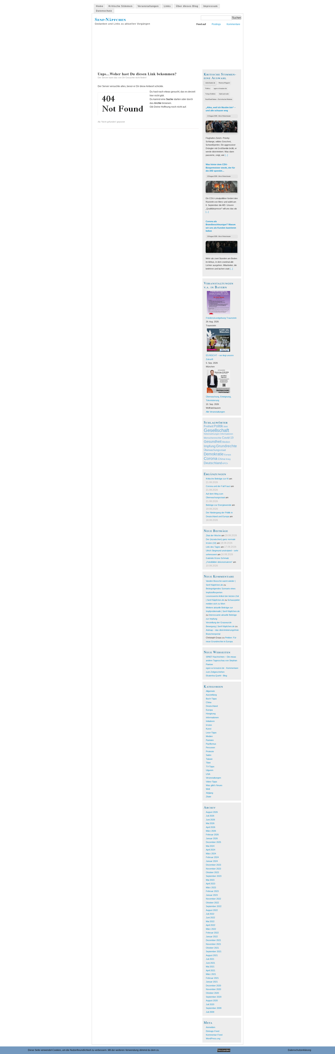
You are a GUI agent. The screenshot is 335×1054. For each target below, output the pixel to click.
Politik (218, 426)
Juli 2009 (210, 1012)
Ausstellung (211, 695)
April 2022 (210, 925)
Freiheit (208, 426)
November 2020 (213, 989)
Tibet (208, 762)
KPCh (225, 463)
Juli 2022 (210, 914)
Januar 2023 (212, 895)
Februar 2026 (212, 834)
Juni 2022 (210, 917)
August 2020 (212, 1000)
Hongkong (211, 713)
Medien (226, 442)
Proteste (210, 751)
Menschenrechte (212, 438)
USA (208, 774)
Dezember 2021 (213, 940)
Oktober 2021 (212, 948)
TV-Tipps (210, 766)
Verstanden (223, 1050)
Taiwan (209, 759)
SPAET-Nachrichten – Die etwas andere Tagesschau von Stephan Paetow (221, 661)
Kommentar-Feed (214, 1035)
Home (99, 6)
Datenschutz (104, 10)
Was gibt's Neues (214, 785)
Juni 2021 (210, 963)
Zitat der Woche (213, 535)
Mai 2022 (210, 921)
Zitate (208, 796)
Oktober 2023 (212, 872)
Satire (208, 755)
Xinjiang (209, 793)
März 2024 (211, 853)
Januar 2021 (212, 982)
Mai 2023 (210, 880)
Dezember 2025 (213, 842)
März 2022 (211, 929)
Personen (210, 747)
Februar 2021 (212, 978)
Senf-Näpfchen (110, 19)
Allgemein (210, 691)
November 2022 (213, 899)
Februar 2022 (212, 932)
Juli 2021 (210, 959)
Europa (227, 454)
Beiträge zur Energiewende (218, 505)
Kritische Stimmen (120, 6)
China (221, 458)
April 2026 (210, 827)
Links (167, 6)
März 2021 (211, 974)
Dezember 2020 (213, 985)
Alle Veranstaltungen (215, 412)
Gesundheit (213, 442)
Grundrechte (226, 446)
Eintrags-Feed (212, 1031)
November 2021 (213, 944)
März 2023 (211, 887)
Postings (216, 24)
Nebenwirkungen (212, 434)
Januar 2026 (212, 838)
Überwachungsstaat (215, 450)
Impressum (210, 6)
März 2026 (211, 831)
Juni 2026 (210, 819)
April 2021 (210, 970)
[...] (226, 155)
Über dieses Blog (187, 6)
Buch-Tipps (211, 698)
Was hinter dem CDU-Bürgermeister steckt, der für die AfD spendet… (220, 167)
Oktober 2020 (212, 993)
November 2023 (213, 869)
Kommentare (233, 24)
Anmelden (210, 1027)
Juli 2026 (210, 816)
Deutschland (213, 463)
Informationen (226, 434)
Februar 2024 (212, 857)
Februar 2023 (212, 891)
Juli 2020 (210, 1004)
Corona (210, 458)
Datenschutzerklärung (299, 1050)
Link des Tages (213, 547)
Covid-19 (227, 437)
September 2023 (213, 876)
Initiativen (210, 721)
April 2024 (210, 850)
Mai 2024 (210, 846)
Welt (226, 426)
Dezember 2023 (213, 865)
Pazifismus (211, 744)
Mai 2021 (210, 966)
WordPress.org (213, 1038)
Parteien (210, 740)
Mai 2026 (210, 823)
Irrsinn (209, 725)
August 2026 (212, 812)
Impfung (209, 446)
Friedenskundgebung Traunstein (221, 318)
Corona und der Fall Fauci (218, 486)
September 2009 (213, 1008)
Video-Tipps (211, 781)
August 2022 (212, 910)
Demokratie (214, 454)
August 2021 (212, 955)
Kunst (208, 729)
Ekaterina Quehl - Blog (216, 675)
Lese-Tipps (211, 732)
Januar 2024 (212, 861)
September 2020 (213, 997)
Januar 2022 (212, 936)
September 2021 (213, 951)
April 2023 (210, 883)
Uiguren (209, 770)
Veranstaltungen (148, 6)
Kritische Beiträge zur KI (217, 478)
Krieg (228, 459)
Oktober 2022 (212, 902)
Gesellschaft (216, 430)
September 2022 (213, 906)
